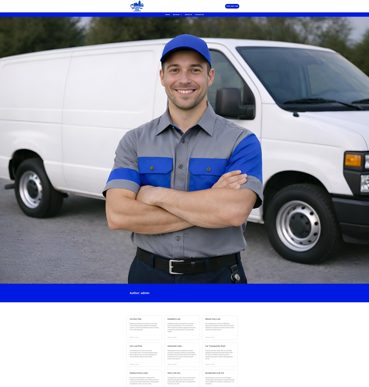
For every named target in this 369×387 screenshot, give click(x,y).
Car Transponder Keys (215, 346)
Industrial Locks (174, 346)
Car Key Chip (135, 319)
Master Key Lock (212, 319)
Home (167, 14)
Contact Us (199, 14)
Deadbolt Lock (173, 319)
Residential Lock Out (214, 373)
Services (176, 14)
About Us (188, 14)
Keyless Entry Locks (139, 373)
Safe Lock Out (173, 373)
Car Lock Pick (136, 346)
